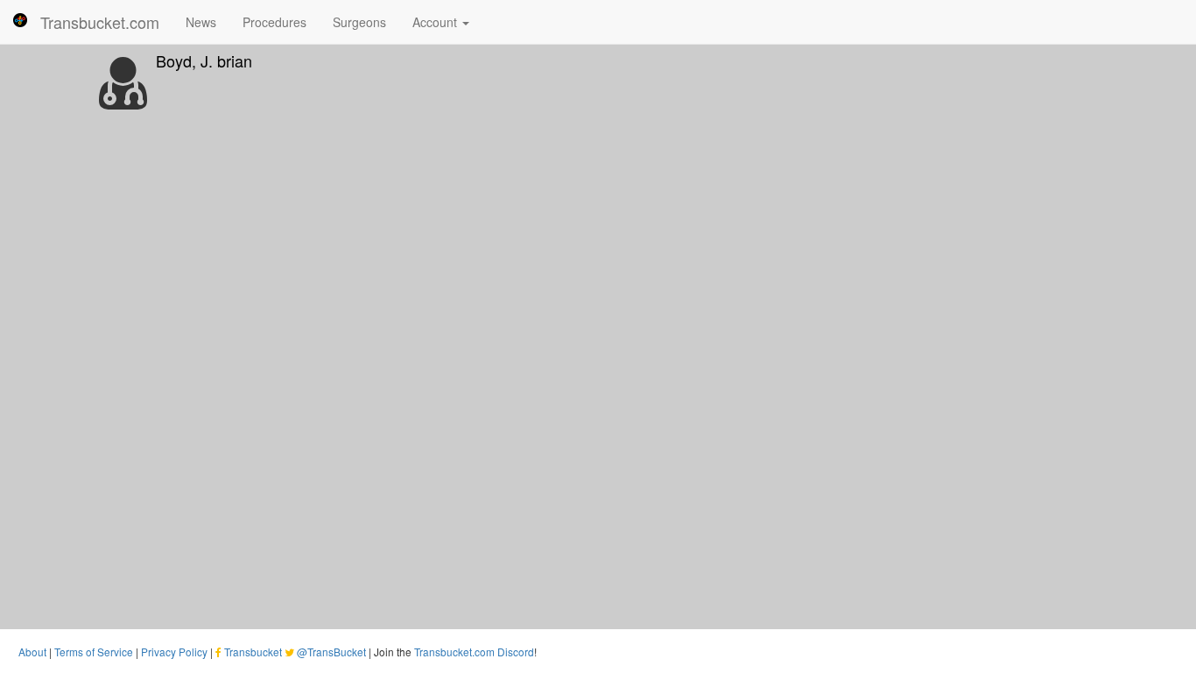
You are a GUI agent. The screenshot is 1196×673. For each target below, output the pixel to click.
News (201, 22)
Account (436, 22)
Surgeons (359, 22)
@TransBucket (331, 651)
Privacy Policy (174, 651)
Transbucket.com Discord (474, 651)
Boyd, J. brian (204, 60)
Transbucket (253, 651)
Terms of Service (93, 651)
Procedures (274, 22)
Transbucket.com (99, 22)
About (32, 651)
